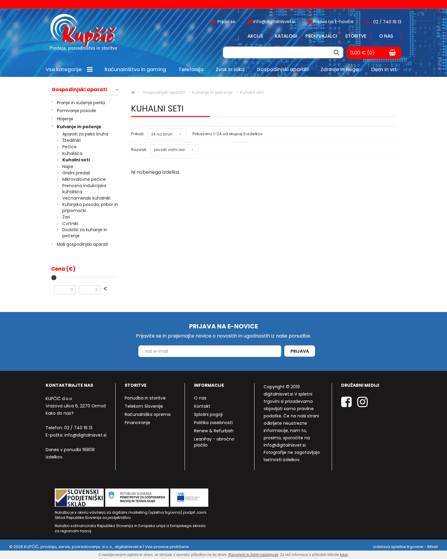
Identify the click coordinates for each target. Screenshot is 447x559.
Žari (66, 217)
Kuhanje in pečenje (79, 127)
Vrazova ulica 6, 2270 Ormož (76, 406)
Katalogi (286, 36)
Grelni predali (76, 173)
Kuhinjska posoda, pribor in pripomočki (90, 207)
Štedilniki (71, 140)
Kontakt (202, 406)
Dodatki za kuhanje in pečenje (84, 233)
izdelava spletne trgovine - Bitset (405, 547)
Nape (67, 166)
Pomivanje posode (76, 111)
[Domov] (133, 92)
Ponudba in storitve (145, 398)
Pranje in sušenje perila (81, 103)
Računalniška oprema (148, 414)
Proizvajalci (321, 36)
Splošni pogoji (208, 414)
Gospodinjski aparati (79, 89)
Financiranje (137, 423)
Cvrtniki (70, 224)
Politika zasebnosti (213, 423)
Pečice (69, 147)
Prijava (299, 351)
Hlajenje (65, 119)
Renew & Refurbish (214, 431)
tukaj (344, 555)
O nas (386, 36)
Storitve (355, 36)
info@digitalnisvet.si (85, 435)
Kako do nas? (60, 413)
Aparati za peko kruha (85, 134)
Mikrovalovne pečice (84, 179)
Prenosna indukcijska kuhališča (84, 189)
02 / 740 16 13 (78, 428)
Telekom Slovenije (144, 406)
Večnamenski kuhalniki (86, 198)
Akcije (255, 36)
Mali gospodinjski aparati (82, 244)
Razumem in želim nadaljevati (253, 555)
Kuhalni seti (76, 160)
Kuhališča (72, 153)
